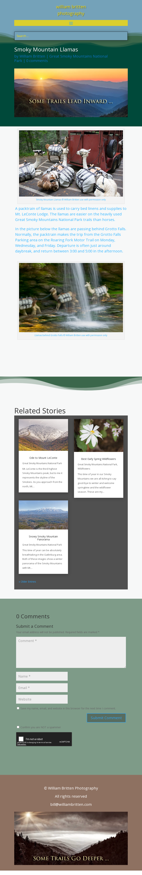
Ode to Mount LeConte (43, 458)
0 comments (37, 60)
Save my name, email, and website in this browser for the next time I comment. (68, 708)
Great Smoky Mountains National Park (61, 58)
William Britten (32, 56)
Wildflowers (84, 468)
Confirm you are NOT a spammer (40, 727)
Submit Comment (106, 717)
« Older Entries (27, 581)
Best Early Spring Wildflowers (98, 459)
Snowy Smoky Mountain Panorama (43, 538)
